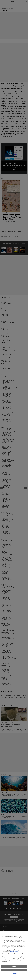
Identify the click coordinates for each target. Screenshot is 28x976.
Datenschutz (12, 951)
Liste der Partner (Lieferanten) (7, 962)
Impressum (16, 951)
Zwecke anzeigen (14, 973)
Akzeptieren (14, 966)
